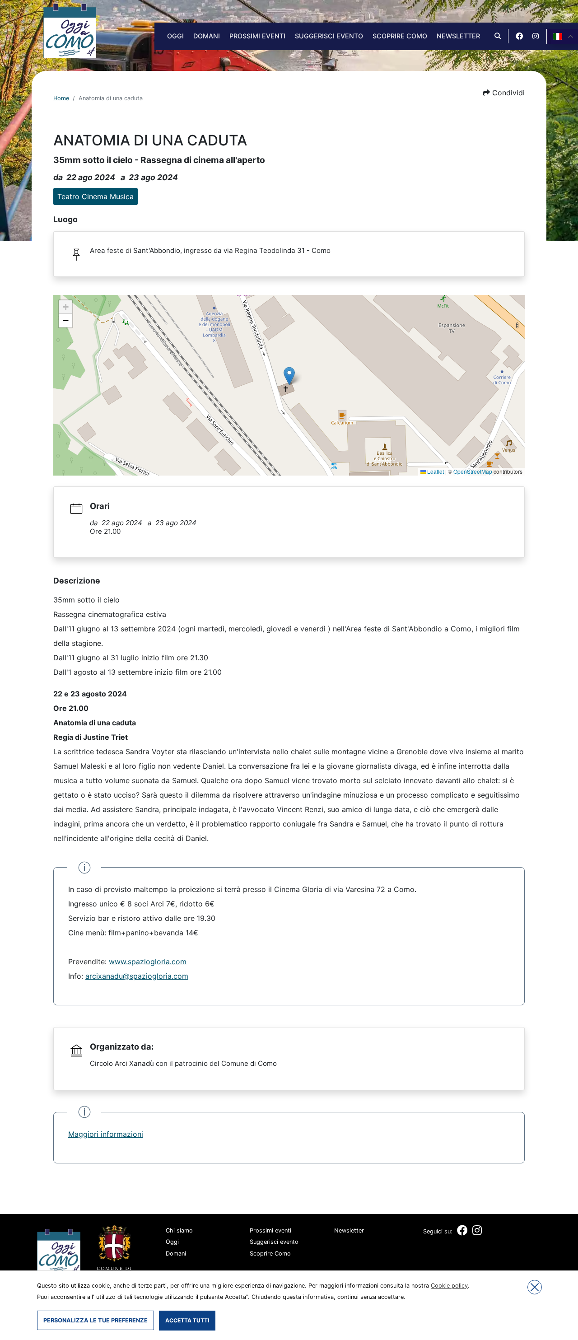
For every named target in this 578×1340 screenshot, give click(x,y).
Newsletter (458, 36)
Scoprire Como (400, 36)
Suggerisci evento (329, 36)
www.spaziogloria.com (147, 961)
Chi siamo (179, 1230)
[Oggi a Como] (69, 30)
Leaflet (435, 471)
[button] (504, 92)
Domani (206, 36)
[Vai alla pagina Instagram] (535, 36)
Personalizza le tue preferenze (95, 1320)
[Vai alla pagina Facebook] (519, 36)
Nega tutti (534, 1287)
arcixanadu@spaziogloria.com (136, 975)
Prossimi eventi (257, 36)
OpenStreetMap (472, 471)
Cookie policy (449, 1285)
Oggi (175, 36)
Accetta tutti (187, 1320)
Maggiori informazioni (105, 1134)
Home (61, 98)
